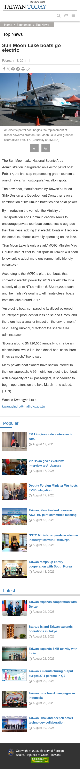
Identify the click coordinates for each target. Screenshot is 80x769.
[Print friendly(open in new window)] (23, 69)
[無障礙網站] (40, 759)
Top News (42, 24)
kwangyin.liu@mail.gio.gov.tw (23, 406)
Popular (10, 423)
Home (8, 24)
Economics (24, 24)
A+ (45, 148)
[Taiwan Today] (25, 7)
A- (34, 148)
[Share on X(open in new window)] (8, 69)
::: (4, 2)
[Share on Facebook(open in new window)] (4, 69)
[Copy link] (28, 69)
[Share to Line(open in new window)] (12, 69)
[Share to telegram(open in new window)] (17, 69)
